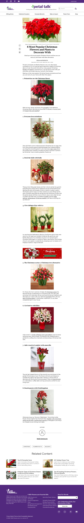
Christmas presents (41, 198)
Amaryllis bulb (56, 379)
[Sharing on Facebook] (20, 45)
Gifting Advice (9, 14)
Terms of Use (17, 516)
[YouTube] (76, 512)
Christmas (26, 446)
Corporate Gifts (31, 507)
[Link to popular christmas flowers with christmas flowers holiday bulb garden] (42, 415)
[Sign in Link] (76, 9)
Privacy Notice (10, 516)
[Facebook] (59, 512)
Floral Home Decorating (32, 44)
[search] (60, 8)
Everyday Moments (40, 14)
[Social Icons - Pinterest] (15, 1)
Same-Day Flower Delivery (49, 497)
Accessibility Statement (27, 516)
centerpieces (31, 198)
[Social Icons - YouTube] (18, 1)
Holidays (48, 446)
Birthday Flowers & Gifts (48, 502)
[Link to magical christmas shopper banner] (42, 259)
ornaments (49, 296)
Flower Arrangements (33, 500)
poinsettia (46, 107)
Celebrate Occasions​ (24, 14)
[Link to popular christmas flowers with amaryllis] (42, 372)
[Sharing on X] (20, 49)
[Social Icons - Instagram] (11, 1)
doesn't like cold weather (32, 110)
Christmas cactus (52, 292)
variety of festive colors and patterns (42, 334)
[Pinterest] (70, 512)
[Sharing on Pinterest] (20, 52)
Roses (29, 502)
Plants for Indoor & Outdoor (49, 503)
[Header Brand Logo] (10, 9)
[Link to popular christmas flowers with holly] (42, 185)
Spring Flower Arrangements (35, 503)
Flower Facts (66, 14)
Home (26, 44)
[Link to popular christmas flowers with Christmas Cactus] (42, 290)
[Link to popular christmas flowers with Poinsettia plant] (42, 105)
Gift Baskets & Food (32, 505)
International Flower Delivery (50, 505)
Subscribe (65, 506)
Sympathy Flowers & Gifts (49, 500)
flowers (25, 69)
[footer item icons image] (11, 493)
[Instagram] (65, 512)
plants (31, 69)
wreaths (46, 196)
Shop (76, 14)
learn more (53, 149)
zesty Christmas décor (29, 298)
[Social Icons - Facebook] (7, 1)
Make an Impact (54, 14)
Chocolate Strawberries (48, 507)
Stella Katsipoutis (42, 60)
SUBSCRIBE (74, 1)
